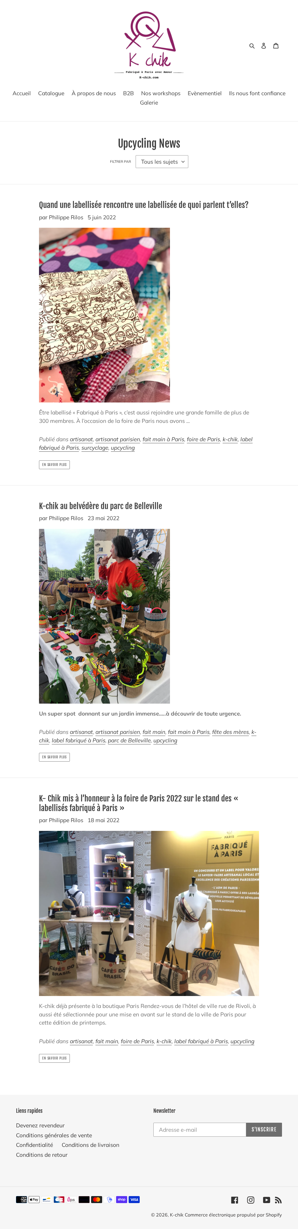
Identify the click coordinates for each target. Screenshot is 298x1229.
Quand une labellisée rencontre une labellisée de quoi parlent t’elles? (144, 205)
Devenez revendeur (40, 1125)
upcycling (123, 447)
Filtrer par (120, 161)
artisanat (81, 439)
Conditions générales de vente (54, 1135)
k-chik (230, 439)
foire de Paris (203, 439)
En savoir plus (54, 464)
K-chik (176, 1215)
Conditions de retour (42, 1154)
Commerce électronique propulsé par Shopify (233, 1215)
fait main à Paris (163, 439)
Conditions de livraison (90, 1144)
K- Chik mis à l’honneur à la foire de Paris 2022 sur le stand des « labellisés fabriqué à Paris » (139, 803)
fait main (154, 731)
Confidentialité (34, 1144)
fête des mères (230, 731)
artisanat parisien (117, 439)
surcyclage (94, 447)
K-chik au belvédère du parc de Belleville (100, 506)
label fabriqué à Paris (78, 740)
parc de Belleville (129, 740)
